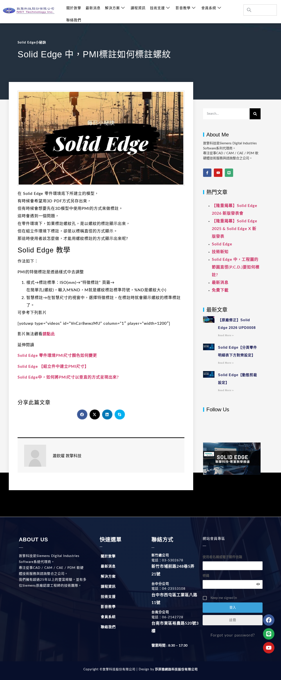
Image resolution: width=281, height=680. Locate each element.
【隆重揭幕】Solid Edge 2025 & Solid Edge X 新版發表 (234, 229)
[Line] (229, 173)
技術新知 (220, 252)
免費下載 (220, 290)
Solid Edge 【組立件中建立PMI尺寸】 (53, 367)
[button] (82, 414)
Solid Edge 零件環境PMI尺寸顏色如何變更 (57, 356)
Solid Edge (222, 244)
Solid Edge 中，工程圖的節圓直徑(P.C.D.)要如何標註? (235, 267)
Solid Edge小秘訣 (32, 42)
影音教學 (183, 8)
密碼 (206, 575)
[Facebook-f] (207, 173)
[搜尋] (255, 113)
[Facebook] (268, 620)
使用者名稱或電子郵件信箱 (222, 557)
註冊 (232, 620)
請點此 (49, 334)
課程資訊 (138, 8)
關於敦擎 (73, 8)
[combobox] (260, 10)
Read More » (226, 335)
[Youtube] (218, 173)
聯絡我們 (73, 20)
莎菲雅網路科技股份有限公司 (176, 669)
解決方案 (112, 8)
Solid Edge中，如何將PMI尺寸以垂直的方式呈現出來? (68, 377)
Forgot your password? (233, 635)
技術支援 (157, 8)
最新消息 (93, 8)
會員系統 (208, 8)
